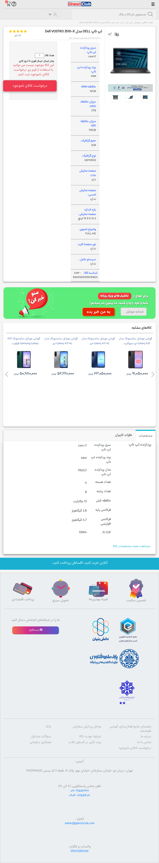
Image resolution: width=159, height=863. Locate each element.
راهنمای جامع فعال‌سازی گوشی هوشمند (130, 728)
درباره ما (146, 736)
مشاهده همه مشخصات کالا (131, 546)
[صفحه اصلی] (79, 2)
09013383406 (80, 851)
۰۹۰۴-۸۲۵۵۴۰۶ (79, 795)
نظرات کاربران (123, 435)
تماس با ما (144, 742)
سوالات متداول (41, 736)
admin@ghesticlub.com (79, 823)
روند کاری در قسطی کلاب (84, 742)
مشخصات (145, 436)
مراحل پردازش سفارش (87, 726)
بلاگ (48, 726)
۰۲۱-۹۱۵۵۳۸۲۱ (79, 791)
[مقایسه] (118, 34)
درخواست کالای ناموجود (134, 748)
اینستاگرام (34, 630)
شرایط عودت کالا (90, 736)
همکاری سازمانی (40, 742)
